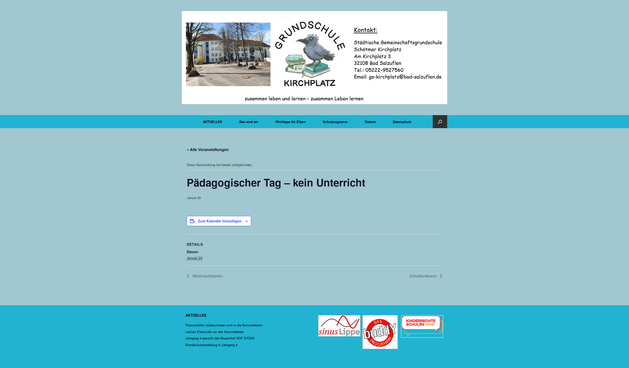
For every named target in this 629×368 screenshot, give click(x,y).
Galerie (370, 121)
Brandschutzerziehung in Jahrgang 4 (211, 344)
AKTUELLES (212, 121)
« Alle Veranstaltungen (208, 149)
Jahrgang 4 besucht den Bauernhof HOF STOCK (220, 338)
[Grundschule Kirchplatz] (314, 57)
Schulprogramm (335, 121)
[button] (440, 121)
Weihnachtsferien (207, 276)
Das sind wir (248, 121)
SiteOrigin (321, 358)
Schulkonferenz (423, 276)
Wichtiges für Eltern (290, 121)
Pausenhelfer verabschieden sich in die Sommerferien (224, 325)
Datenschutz (402, 121)
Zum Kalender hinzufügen (220, 220)
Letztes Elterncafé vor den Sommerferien (215, 331)
